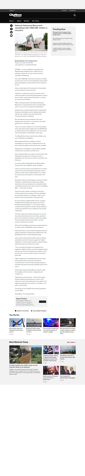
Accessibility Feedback (39, 311)
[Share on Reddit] (11, 32)
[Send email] (11, 35)
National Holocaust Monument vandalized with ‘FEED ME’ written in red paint (31, 28)
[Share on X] (11, 25)
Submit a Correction (23, 311)
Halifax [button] (11, 10)
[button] (64, 10)
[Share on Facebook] (11, 29)
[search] (75, 15)
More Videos (71, 342)
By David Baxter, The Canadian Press (26, 61)
